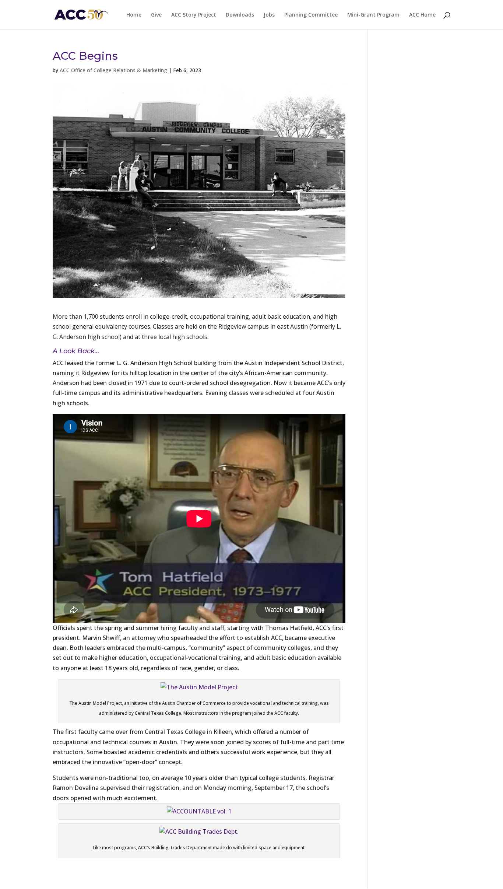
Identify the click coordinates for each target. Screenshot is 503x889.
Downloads (240, 15)
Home (133, 15)
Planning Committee (311, 15)
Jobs (269, 15)
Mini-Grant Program (373, 15)
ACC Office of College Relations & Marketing (113, 70)
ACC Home (422, 15)
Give (156, 15)
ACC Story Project (193, 15)
